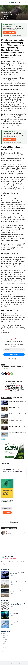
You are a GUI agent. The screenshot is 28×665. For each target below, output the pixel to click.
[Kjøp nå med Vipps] (7, 512)
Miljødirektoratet (6, 366)
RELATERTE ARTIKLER (7, 397)
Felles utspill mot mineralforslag (14, 612)
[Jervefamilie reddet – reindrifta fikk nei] (4, 428)
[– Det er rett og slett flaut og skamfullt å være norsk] (5, 606)
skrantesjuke (20, 366)
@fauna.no (8, 531)
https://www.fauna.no (14, 383)
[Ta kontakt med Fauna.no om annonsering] (9, 456)
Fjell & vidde (4, 12)
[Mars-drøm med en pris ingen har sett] (5, 593)
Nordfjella (13, 366)
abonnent (16, 386)
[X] (5, 373)
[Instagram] (4, 565)
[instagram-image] (5, 540)
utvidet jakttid (5, 368)
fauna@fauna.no (8, 389)
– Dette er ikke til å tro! (13, 407)
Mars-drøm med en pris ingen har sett (18, 590)
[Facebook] (2, 373)
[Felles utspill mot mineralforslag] (5, 615)
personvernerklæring (14, 359)
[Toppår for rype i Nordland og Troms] (5, 584)
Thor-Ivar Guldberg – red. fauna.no (14, 381)
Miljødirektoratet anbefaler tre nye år (17, 413)
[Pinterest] (8, 373)
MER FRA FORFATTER (17, 397)
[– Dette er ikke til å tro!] (4, 409)
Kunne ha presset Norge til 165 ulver (17, 432)
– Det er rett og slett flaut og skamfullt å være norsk (17, 603)
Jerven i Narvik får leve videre (15, 420)
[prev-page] (2, 439)
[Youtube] (6, 565)
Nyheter (10, 12)
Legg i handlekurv (6, 508)
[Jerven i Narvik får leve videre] (4, 421)
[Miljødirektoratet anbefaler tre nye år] (4, 415)
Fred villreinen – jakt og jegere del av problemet (18, 572)
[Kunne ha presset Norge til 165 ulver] (4, 434)
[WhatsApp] (11, 373)
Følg (25, 532)
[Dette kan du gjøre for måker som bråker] (5, 624)
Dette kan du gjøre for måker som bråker (17, 621)
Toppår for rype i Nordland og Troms (18, 581)
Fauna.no (18, 385)
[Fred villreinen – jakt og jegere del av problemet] (4, 403)
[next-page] (4, 439)
